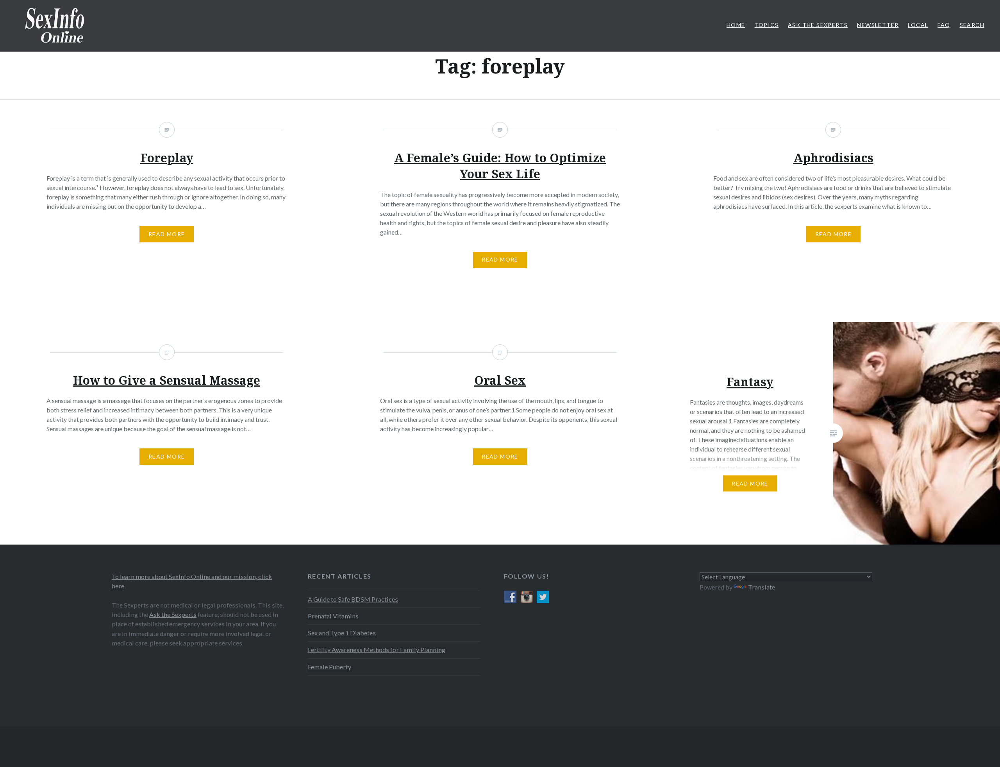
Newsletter (877, 25)
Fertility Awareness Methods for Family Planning (376, 649)
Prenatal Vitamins (333, 616)
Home (736, 25)
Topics (767, 25)
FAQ (944, 25)
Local (918, 25)
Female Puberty (329, 666)
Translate (761, 587)
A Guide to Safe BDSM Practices (353, 599)
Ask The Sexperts (818, 25)
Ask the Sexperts (172, 614)
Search (972, 25)
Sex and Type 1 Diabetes (342, 632)
